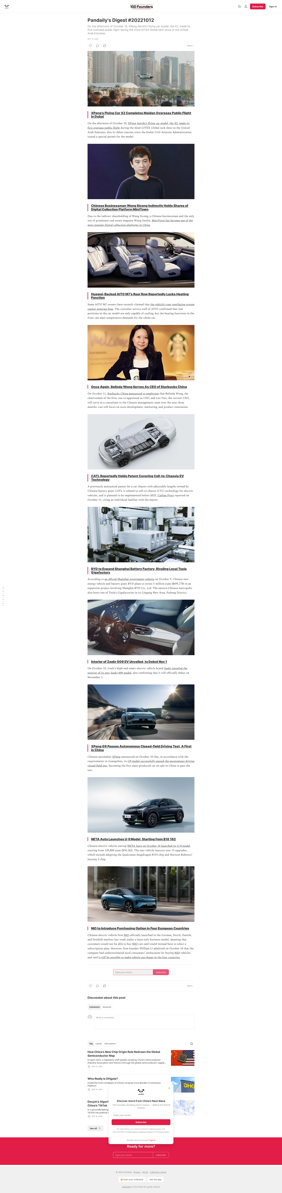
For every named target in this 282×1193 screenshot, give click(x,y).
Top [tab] (91, 1043)
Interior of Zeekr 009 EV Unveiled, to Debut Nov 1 (129, 661)
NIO (126, 935)
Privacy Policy (163, 1131)
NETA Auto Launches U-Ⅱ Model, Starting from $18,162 (133, 839)
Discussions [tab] (110, 1043)
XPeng (116, 757)
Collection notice (158, 1172)
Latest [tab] (99, 1043)
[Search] (239, 6)
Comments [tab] (94, 1007)
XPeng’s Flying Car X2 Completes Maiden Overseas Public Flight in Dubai (141, 114)
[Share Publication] (246, 6)
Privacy (137, 1172)
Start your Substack (133, 1179)
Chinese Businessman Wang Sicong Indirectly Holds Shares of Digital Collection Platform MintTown (139, 207)
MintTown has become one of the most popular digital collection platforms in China (140, 222)
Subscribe (257, 6)
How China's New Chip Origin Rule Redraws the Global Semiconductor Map (124, 1053)
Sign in (273, 6)
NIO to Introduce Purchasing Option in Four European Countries (140, 928)
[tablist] (100, 1007)
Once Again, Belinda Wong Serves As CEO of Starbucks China (139, 387)
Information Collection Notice (140, 1131)
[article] (141, 1061)
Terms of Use (155, 1129)
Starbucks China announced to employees (133, 394)
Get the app (155, 1179)
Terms (145, 1172)
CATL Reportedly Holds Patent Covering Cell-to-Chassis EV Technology (137, 477)
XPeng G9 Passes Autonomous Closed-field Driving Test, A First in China (141, 748)
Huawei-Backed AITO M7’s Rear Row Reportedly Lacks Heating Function (140, 296)
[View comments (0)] (97, 46)
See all (93, 1128)
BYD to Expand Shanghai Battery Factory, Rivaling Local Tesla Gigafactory (139, 570)
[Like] (90, 46)
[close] (169, 1088)
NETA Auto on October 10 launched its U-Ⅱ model (158, 846)
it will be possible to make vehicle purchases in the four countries (139, 957)
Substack (126, 1186)
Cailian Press (166, 495)
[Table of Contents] (3, 596)
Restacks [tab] (107, 1007)
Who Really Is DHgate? (103, 1078)
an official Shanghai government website (129, 579)
